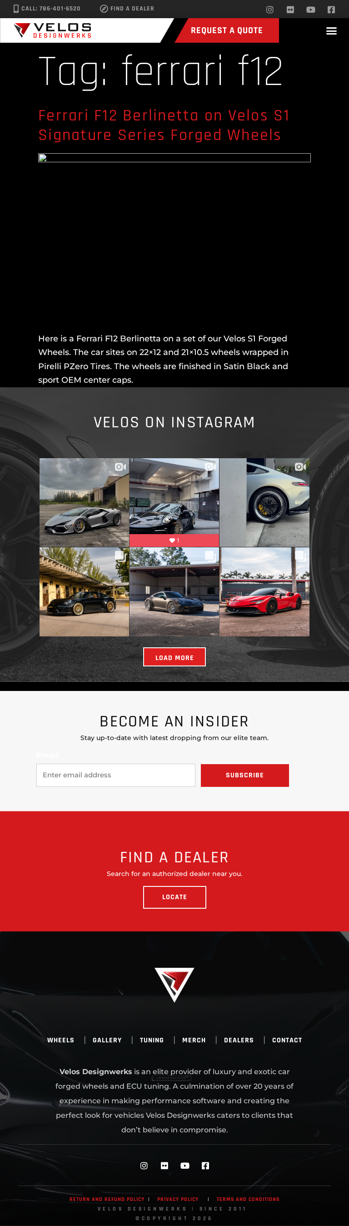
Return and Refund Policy (107, 1199)
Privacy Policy (178, 1199)
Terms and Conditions (248, 1199)
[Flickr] (290, 9)
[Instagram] (270, 9)
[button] (331, 30)
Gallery (107, 1040)
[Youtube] (311, 9)
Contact (287, 1040)
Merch (194, 1040)
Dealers (239, 1040)
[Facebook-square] (331, 9)
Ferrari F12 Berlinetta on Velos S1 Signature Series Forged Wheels (164, 125)
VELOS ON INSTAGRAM (175, 422)
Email (47, 755)
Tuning (152, 1040)
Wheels (61, 1040)
